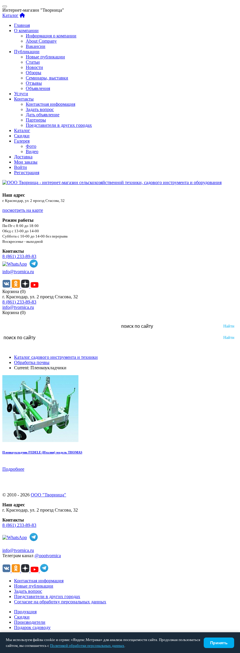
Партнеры (36, 119)
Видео (32, 151)
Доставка (23, 156)
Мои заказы (25, 162)
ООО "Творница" (48, 494)
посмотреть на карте (22, 210)
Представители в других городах (59, 125)
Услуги (21, 93)
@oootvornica (48, 555)
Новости (34, 67)
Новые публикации (45, 56)
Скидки (22, 135)
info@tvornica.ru (18, 271)
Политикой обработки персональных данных (87, 645)
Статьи (33, 62)
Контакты (24, 98)
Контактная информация (50, 104)
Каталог (10, 15)
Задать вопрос (40, 109)
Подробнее (13, 469)
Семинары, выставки (47, 77)
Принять (219, 642)
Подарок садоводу (32, 627)
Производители (29, 622)
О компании (26, 30)
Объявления (38, 88)
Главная (22, 25)
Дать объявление (42, 114)
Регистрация (26, 172)
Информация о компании (51, 35)
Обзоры (33, 72)
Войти (20, 167)
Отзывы (34, 83)
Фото (31, 146)
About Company (41, 41)
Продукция (25, 611)
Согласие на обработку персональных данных (60, 601)
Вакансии (35, 46)
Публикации (27, 51)
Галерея (22, 140)
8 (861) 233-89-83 (19, 256)
